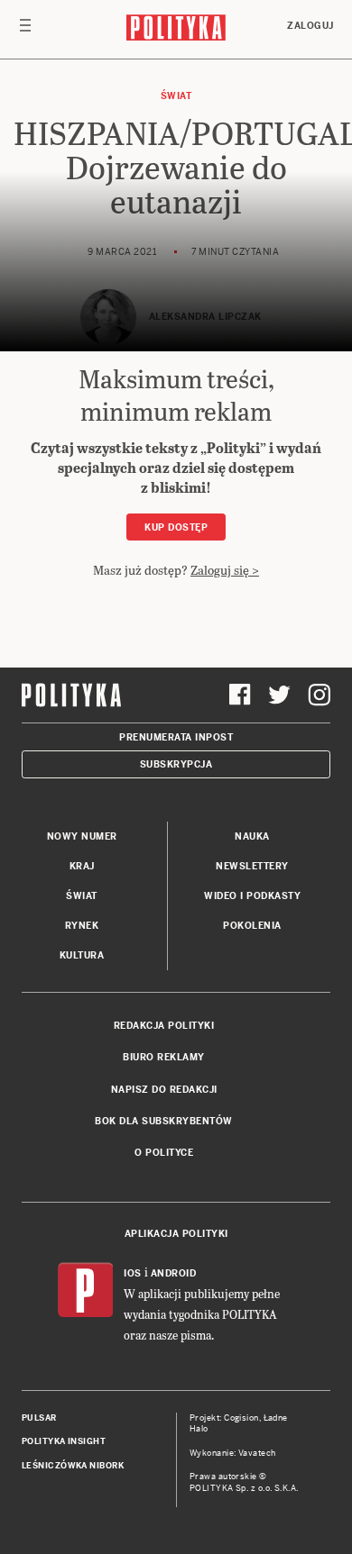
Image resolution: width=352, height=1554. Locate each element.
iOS (133, 1273)
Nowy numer (82, 836)
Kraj (82, 866)
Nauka (252, 836)
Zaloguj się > (224, 569)
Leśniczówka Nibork (73, 1465)
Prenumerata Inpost (176, 737)
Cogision (241, 1418)
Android (174, 1273)
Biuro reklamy (164, 1057)
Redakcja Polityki (164, 1025)
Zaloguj (310, 26)
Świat (176, 96)
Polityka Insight (64, 1441)
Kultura (82, 955)
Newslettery (252, 866)
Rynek (82, 925)
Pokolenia (252, 925)
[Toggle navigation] (25, 30)
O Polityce (163, 1153)
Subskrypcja (176, 764)
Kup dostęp (176, 527)
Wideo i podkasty (252, 896)
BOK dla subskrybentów (164, 1121)
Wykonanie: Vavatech (233, 1453)
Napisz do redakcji (164, 1089)
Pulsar (39, 1418)
